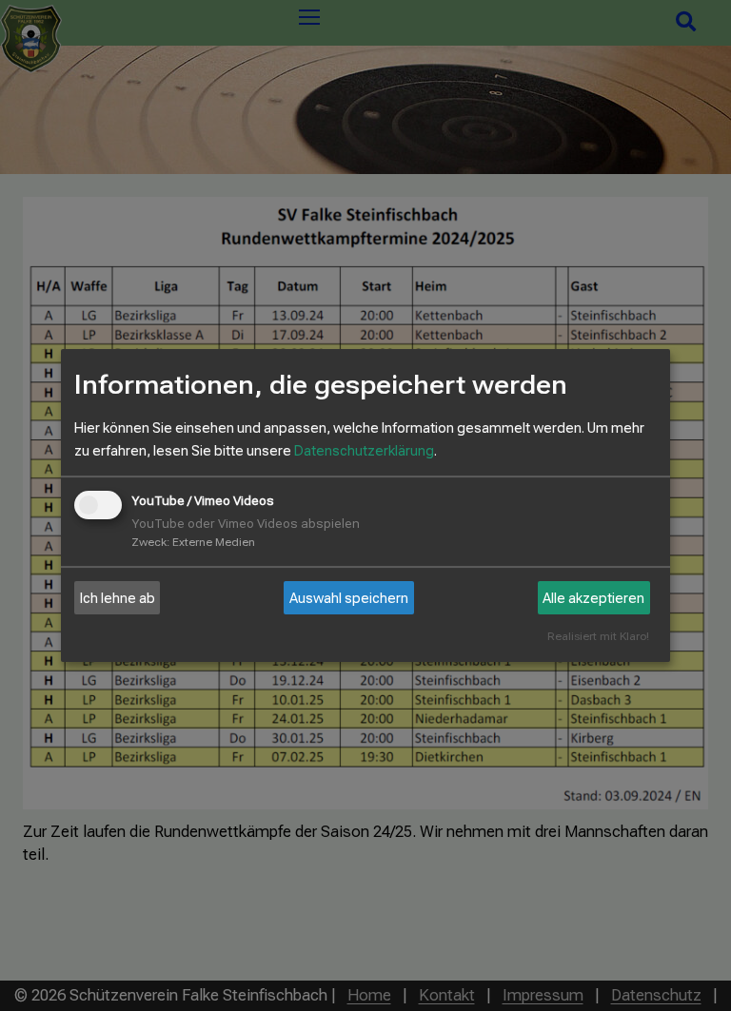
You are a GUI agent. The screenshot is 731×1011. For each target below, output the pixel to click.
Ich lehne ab (117, 598)
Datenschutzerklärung (364, 450)
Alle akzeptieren (593, 598)
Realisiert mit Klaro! (598, 637)
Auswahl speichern (348, 598)
